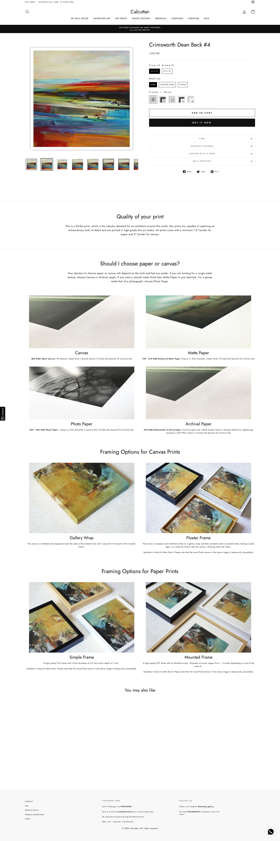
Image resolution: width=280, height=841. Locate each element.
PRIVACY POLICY (32, 810)
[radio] (154, 71)
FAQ (26, 806)
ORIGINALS (160, 18)
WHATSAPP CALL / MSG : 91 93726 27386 (56, 2)
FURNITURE (193, 18)
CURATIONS (177, 18)
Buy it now (202, 122)
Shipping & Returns (202, 146)
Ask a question (202, 161)
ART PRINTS (121, 18)
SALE (206, 18)
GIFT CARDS (30, 2)
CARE (202, 138)
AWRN (27, 819)
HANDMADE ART (101, 18)
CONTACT (29, 801)
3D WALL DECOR (79, 18)
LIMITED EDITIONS (141, 18)
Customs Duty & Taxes (202, 154)
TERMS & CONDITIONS (34, 814)
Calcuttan (140, 11)
